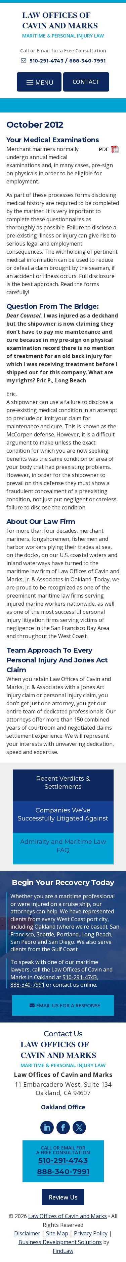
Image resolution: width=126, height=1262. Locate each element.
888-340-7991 (87, 61)
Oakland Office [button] (63, 1107)
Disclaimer (27, 1233)
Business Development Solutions (60, 1242)
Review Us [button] (63, 1197)
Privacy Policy (91, 1233)
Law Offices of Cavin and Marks (67, 1216)
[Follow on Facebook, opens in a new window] (63, 1127)
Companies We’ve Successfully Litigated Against (63, 814)
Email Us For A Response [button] (68, 1005)
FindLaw (63, 1251)
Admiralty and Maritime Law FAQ (63, 846)
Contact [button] (86, 81)
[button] (39, 82)
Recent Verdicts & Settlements (63, 782)
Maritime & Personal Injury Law (63, 24)
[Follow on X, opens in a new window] (79, 1127)
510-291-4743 (47, 61)
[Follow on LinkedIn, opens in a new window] (47, 1127)
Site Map (57, 1233)
